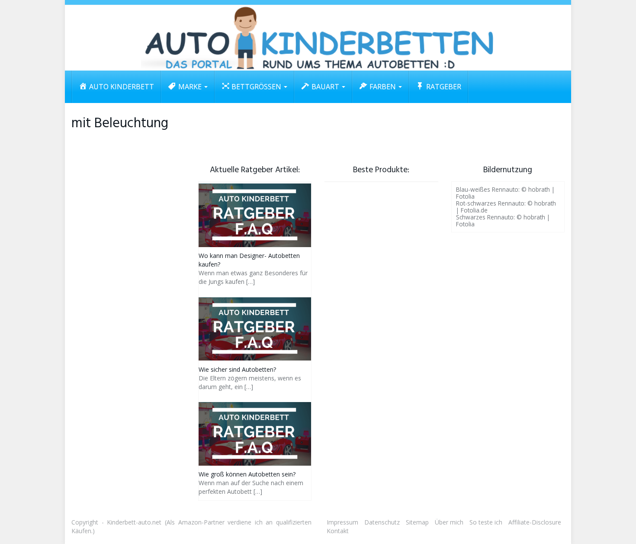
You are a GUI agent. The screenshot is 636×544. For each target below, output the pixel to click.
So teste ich (485, 522)
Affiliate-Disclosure (534, 522)
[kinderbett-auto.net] (318, 38)
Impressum (342, 522)
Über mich (449, 522)
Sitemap (417, 522)
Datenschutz (382, 522)
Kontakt (338, 531)
